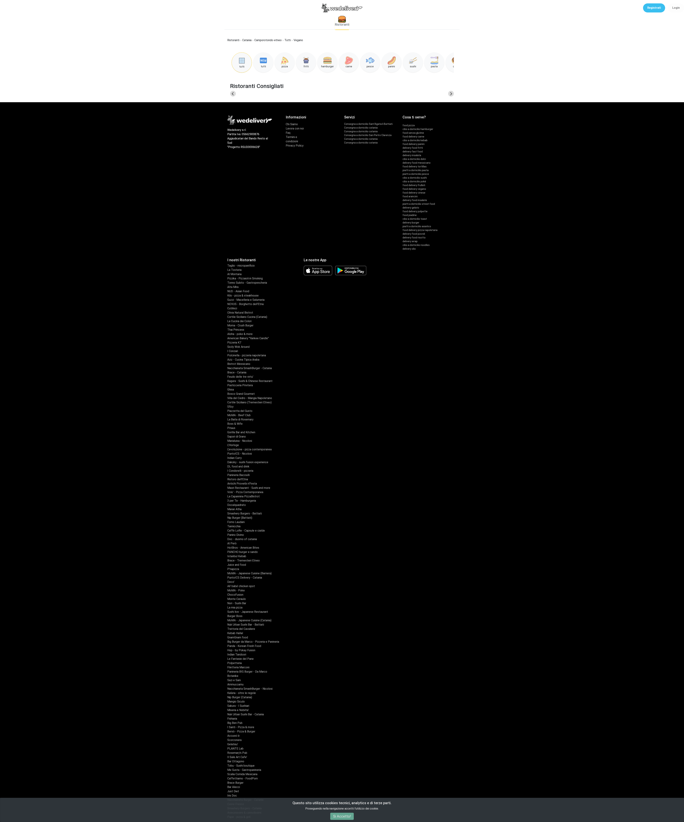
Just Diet (233, 791)
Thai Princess (235, 329)
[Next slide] (451, 94)
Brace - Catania (236, 372)
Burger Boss (234, 616)
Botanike (232, 676)
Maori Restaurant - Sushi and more (248, 488)
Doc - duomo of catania (242, 539)
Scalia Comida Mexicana (242, 774)
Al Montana (234, 274)
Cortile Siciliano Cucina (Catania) (247, 317)
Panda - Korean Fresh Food (244, 646)
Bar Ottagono (235, 761)
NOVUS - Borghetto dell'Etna (245, 304)
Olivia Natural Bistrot (240, 312)
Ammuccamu (235, 684)
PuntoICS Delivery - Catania (244, 577)
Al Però (232, 543)
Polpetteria (234, 663)
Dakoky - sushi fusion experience (247, 462)
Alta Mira (233, 287)
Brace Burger (235, 782)
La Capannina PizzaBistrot (243, 496)
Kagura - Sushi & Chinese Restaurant (250, 381)
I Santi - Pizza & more (240, 727)
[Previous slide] (233, 94)
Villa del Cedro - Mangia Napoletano (249, 398)
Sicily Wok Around (238, 346)
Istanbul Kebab (236, 556)
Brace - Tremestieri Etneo (243, 560)
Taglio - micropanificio (241, 265)
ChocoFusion (235, 594)
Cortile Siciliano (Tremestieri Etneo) (249, 402)
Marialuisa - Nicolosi (239, 441)
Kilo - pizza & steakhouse (243, 295)
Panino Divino (235, 535)
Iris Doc (232, 795)
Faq (288, 132)
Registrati (654, 7)
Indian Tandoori (236, 654)
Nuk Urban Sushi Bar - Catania (245, 714)
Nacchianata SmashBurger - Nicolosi (250, 688)
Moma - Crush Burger (240, 325)
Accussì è (233, 735)
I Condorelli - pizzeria (240, 470)
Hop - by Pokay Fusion (241, 650)
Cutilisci (232, 308)
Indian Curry (234, 458)
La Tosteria (234, 270)
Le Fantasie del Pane (240, 658)
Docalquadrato (236, 505)
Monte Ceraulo (236, 599)
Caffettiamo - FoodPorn (242, 778)
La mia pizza (234, 607)
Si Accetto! (342, 816)
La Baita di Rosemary (240, 419)
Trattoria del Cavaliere (241, 629)
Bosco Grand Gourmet (241, 394)
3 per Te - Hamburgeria (241, 500)
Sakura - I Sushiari (238, 705)
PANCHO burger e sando (242, 552)
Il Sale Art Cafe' (237, 757)
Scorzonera (234, 740)
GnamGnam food (237, 637)
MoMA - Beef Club (239, 415)
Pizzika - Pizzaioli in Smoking (245, 278)
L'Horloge (233, 445)
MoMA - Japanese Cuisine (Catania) (249, 620)
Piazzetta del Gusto (239, 411)
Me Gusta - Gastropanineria (244, 770)
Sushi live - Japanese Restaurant (247, 611)
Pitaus (231, 428)
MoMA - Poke (236, 590)
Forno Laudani (236, 522)
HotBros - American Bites (243, 547)
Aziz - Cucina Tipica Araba (243, 359)
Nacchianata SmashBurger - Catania (249, 368)
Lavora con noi (295, 128)
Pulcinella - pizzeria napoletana (246, 355)
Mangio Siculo (236, 701)
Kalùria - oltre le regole (241, 693)
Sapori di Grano (236, 436)
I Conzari (232, 351)
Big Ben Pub (234, 723)
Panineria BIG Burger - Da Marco (247, 671)
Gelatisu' (232, 744)
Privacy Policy (295, 145)
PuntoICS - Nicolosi (239, 453)
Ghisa (230, 389)
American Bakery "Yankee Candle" (248, 338)
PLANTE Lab (235, 748)
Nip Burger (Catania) (239, 697)
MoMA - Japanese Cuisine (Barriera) (249, 573)
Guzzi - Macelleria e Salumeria (246, 299)
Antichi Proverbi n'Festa (242, 483)
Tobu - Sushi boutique (241, 765)
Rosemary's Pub (237, 753)
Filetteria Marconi (238, 667)
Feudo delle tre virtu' (240, 376)
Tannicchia (233, 526)
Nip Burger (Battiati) (239, 517)
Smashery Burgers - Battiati (244, 513)
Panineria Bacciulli (238, 475)
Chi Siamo (292, 124)
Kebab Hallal (235, 633)
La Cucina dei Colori (239, 321)
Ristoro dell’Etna (237, 479)
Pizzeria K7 (234, 342)
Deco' (230, 582)
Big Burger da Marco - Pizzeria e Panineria (253, 641)
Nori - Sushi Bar (236, 603)
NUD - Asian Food (238, 291)
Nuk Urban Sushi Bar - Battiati (245, 624)
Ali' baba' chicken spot (241, 586)
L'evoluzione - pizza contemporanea (249, 449)
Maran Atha (234, 509)
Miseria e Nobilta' (238, 710)
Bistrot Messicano (238, 364)
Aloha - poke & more (240, 334)
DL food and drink (238, 466)
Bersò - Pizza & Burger (241, 731)
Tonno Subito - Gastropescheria (247, 282)
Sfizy (230, 406)
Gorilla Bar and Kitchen (241, 432)
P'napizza (233, 569)
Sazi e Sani (234, 680)
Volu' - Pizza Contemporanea (245, 492)
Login (676, 7)
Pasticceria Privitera (240, 385)
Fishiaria (232, 718)
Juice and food (236, 564)
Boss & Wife (235, 423)
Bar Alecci (233, 787)
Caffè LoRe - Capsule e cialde (246, 530)
